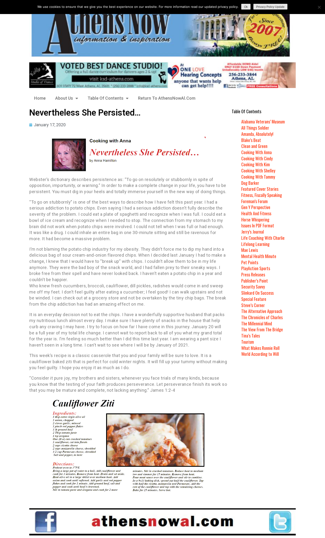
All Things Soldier (255, 128)
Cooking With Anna (256, 152)
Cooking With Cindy (257, 158)
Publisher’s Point (254, 281)
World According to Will (260, 354)
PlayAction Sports (255, 268)
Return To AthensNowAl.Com (166, 98)
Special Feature (253, 299)
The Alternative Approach (261, 311)
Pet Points (249, 262)
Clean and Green (254, 146)
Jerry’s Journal (252, 232)
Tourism (247, 342)
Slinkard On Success (257, 293)
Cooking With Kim (255, 164)
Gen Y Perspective (255, 207)
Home (40, 98)
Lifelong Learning (255, 244)
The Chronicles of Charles (262, 317)
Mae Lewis (249, 250)
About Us (64, 98)
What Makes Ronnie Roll (260, 348)
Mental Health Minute (258, 256)
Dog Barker (250, 183)
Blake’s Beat (251, 140)
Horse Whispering (255, 219)
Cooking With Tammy (258, 177)
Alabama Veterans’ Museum (263, 121)
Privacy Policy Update (270, 7)
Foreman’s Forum (254, 201)
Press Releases (253, 274)
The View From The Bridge (262, 329)
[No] (319, 7)
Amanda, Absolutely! (257, 134)
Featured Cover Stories (259, 189)
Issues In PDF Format (257, 225)
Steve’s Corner (253, 305)
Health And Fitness (256, 213)
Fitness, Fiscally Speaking (261, 195)
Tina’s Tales (250, 336)
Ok (246, 7)
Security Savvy (253, 287)
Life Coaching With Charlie (263, 238)
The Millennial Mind (256, 323)
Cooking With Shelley (258, 170)
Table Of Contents (105, 98)
